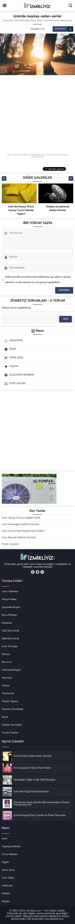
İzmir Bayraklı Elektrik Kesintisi (19, 537)
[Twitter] (37, 572)
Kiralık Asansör (10, 544)
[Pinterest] (42, 572)
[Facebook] (33, 572)
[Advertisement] (37, 114)
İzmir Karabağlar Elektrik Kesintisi (20, 524)
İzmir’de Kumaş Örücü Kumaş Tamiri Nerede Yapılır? (21, 210)
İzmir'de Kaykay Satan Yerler (28, 21)
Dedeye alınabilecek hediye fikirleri (57, 208)
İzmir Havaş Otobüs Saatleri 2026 (21, 518)
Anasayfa (7, 21)
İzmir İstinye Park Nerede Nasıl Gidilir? (23, 531)
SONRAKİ (60, 29)
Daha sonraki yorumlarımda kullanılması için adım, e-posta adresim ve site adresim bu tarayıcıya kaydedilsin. (37, 280)
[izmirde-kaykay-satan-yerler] (37, 54)
